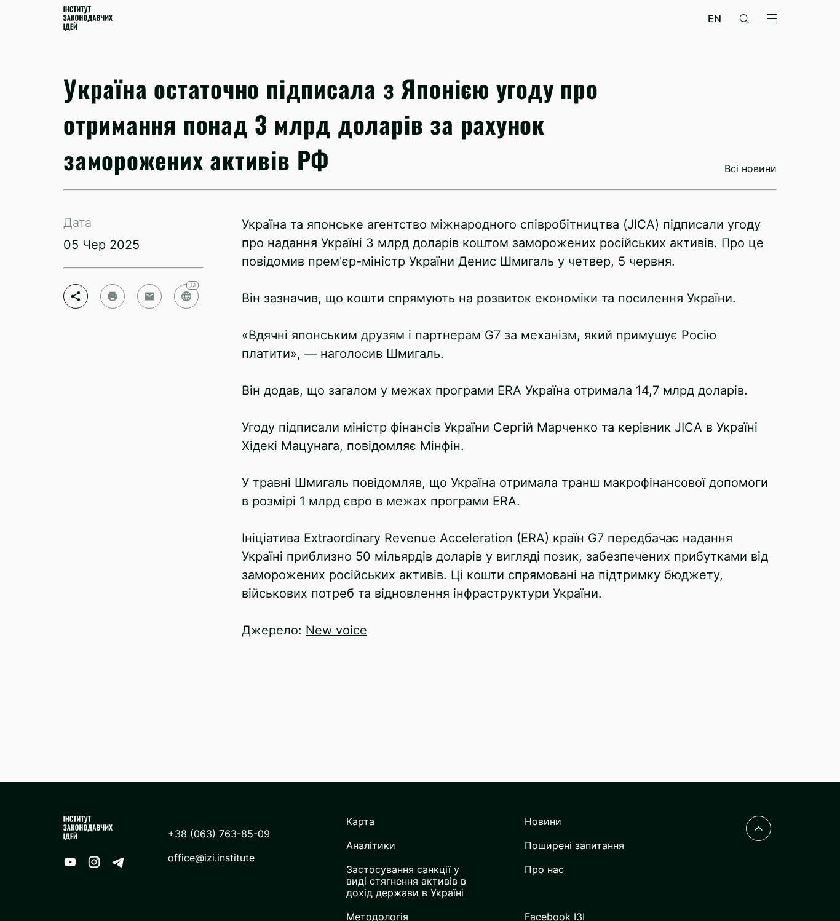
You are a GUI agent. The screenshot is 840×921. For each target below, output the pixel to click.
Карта (360, 822)
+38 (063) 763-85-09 (219, 834)
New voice (336, 630)
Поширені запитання (574, 846)
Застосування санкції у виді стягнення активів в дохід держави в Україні (406, 881)
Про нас (544, 870)
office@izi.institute (211, 858)
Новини (543, 822)
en (714, 19)
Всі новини (750, 169)
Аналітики (370, 846)
